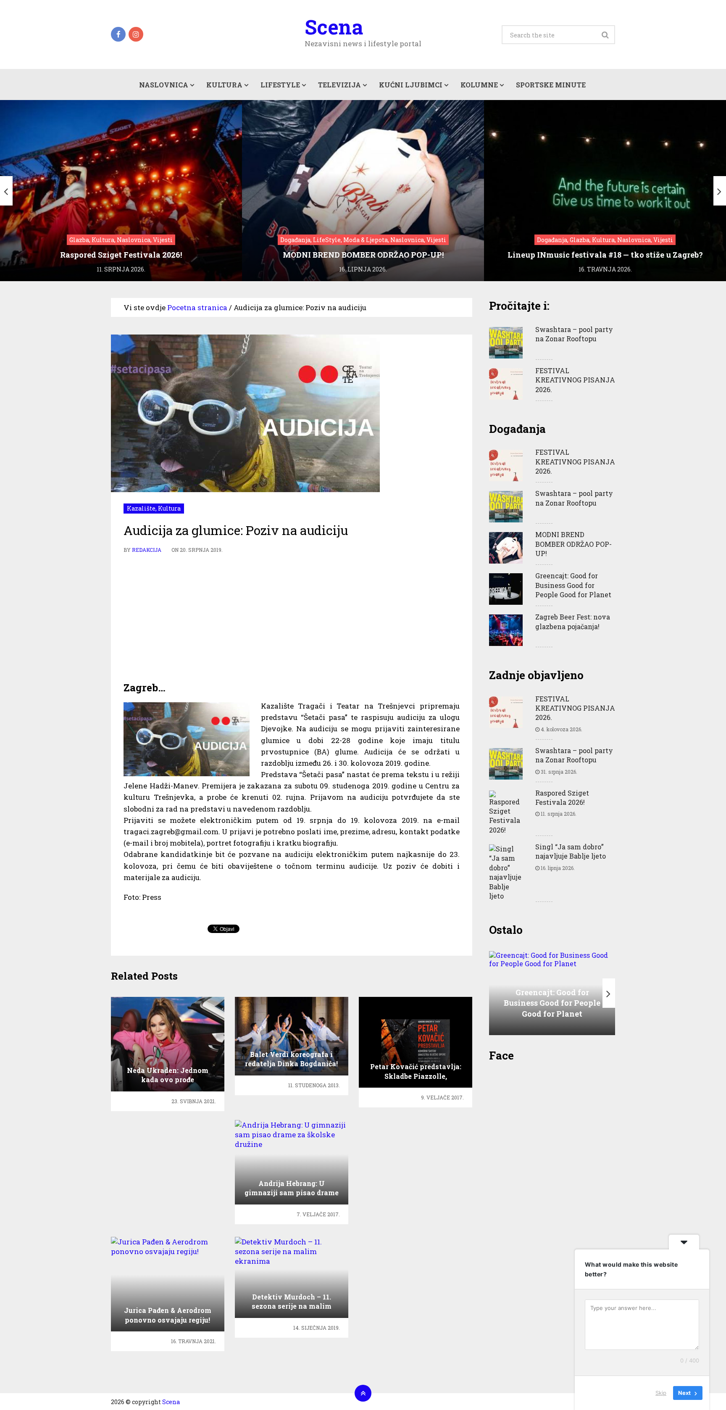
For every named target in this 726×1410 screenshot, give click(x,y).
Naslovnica (163, 84)
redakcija (146, 549)
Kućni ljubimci (410, 84)
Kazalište (141, 508)
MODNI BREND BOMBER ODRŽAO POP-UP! (573, 544)
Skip (660, 1392)
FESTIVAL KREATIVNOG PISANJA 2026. (575, 380)
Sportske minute (551, 84)
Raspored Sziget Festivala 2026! (562, 797)
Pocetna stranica (197, 307)
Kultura (224, 84)
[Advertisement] (292, 618)
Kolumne (479, 84)
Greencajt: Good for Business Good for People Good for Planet (573, 585)
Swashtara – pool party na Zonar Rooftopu (574, 334)
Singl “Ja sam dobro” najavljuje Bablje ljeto (570, 851)
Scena (334, 27)
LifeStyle (280, 84)
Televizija (339, 84)
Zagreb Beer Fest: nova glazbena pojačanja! (572, 621)
